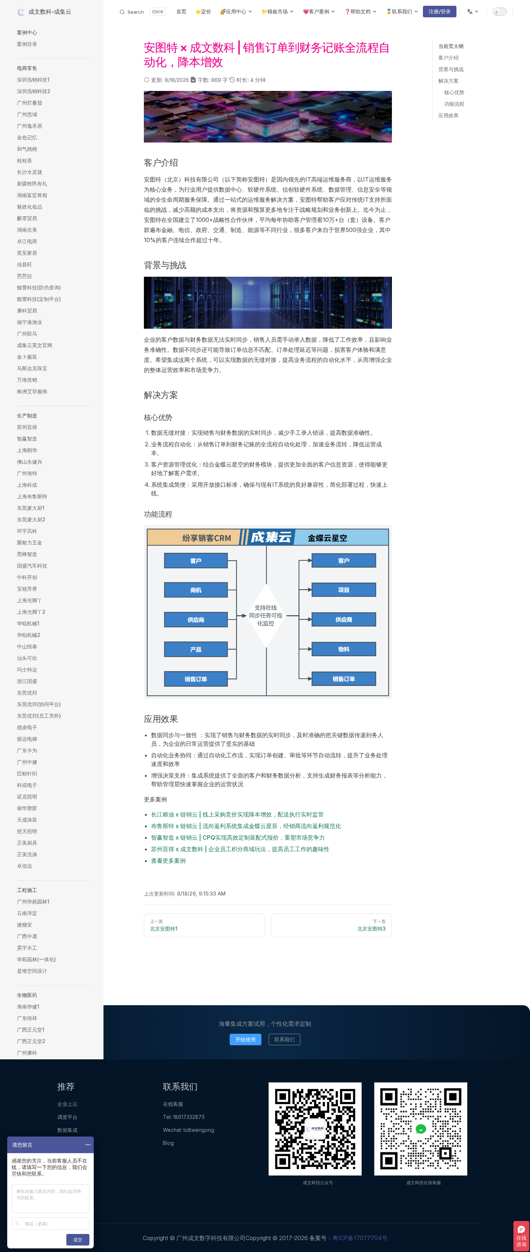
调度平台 (67, 1117)
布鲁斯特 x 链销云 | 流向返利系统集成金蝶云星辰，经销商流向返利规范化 (246, 825)
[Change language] (473, 11)
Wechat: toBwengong (188, 1130)
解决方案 (448, 81)
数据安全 (67, 1143)
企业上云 (67, 1104)
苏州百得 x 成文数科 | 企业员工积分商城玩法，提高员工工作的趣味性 (240, 849)
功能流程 (454, 104)
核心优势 (454, 92)
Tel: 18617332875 (184, 1117)
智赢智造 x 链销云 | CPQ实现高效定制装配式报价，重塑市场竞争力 (238, 837)
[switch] (500, 12)
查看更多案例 (168, 860)
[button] (54, 32)
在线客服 (173, 1104)
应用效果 (448, 115)
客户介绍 (448, 57)
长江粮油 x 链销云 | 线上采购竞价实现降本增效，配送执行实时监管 (237, 814)
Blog (168, 1143)
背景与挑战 (451, 69)
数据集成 (67, 1130)
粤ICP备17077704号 (360, 1238)
